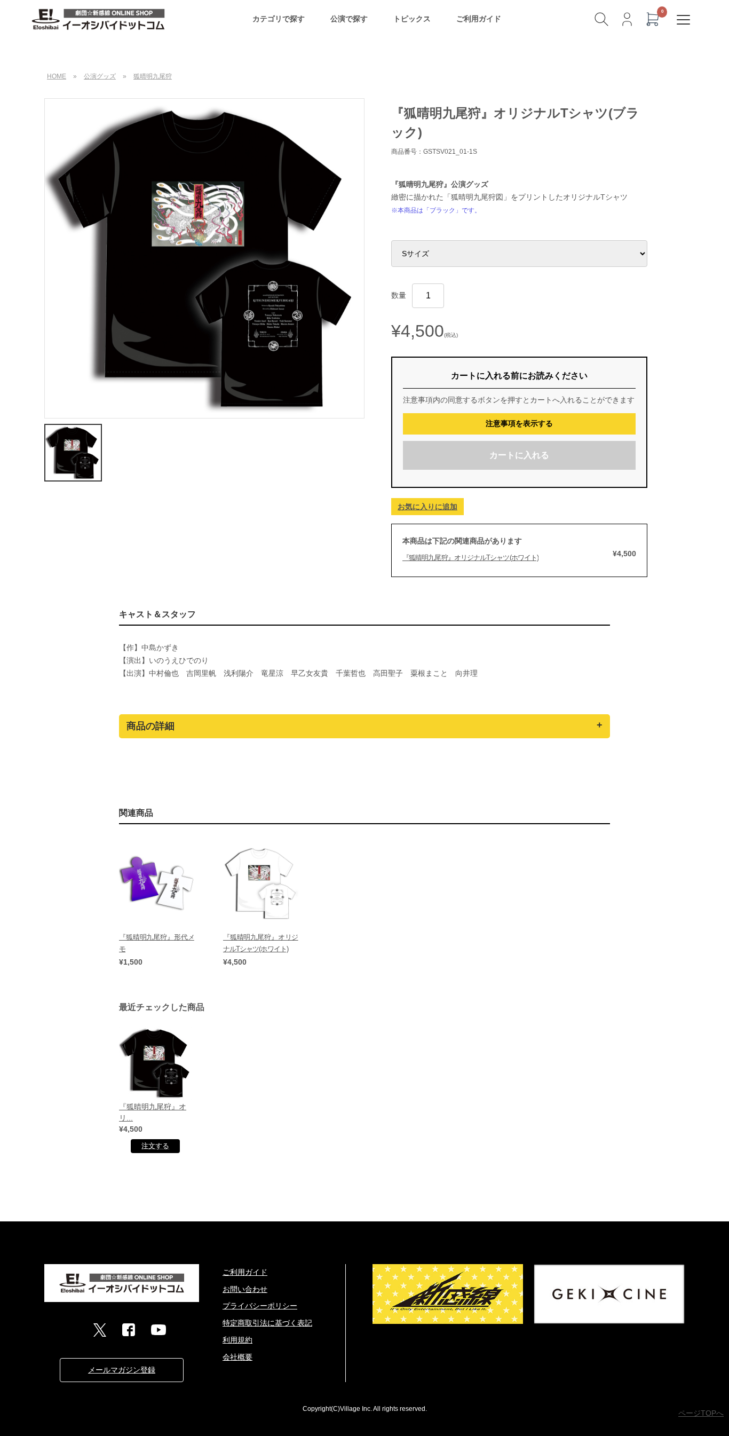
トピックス (412, 18)
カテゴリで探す (278, 18)
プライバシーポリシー (260, 1305)
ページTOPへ (701, 1413)
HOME (56, 76)
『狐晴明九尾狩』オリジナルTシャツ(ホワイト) (470, 558)
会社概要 (237, 1357)
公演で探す (349, 18)
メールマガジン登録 (121, 1370)
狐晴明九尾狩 (152, 76)
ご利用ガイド (478, 18)
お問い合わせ (245, 1289)
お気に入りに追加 (427, 506)
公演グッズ (100, 76)
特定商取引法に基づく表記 (267, 1323)
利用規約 (237, 1340)
